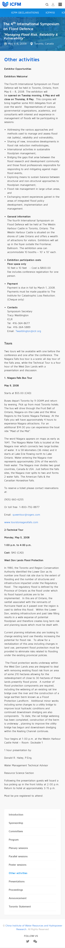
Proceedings (16, 889)
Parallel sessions (18, 856)
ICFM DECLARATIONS (25, 12)
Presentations (16, 881)
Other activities (18, 873)
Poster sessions (17, 864)
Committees (16, 831)
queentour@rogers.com (26, 514)
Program (14, 839)
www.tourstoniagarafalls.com (21, 522)
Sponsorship (16, 823)
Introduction (16, 814)
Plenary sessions (18, 848)
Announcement (17, 898)
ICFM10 (50, 12)
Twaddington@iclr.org (28, 331)
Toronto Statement (20, 906)
